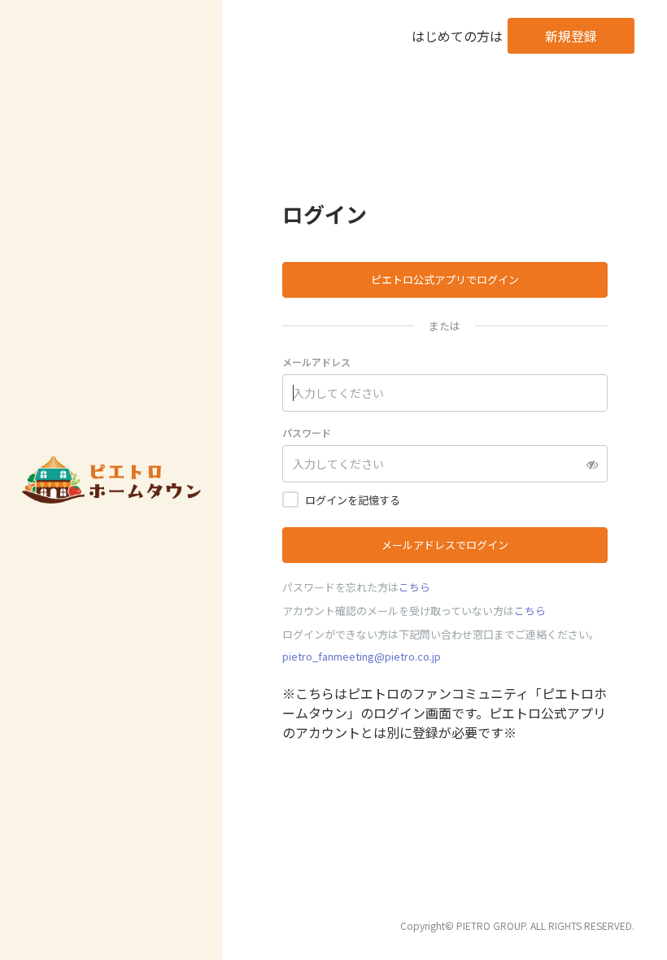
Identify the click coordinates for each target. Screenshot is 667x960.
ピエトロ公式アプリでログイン (445, 279)
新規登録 (571, 36)
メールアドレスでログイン (444, 544)
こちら (414, 587)
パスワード (306, 432)
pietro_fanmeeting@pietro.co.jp (361, 656)
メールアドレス (316, 362)
